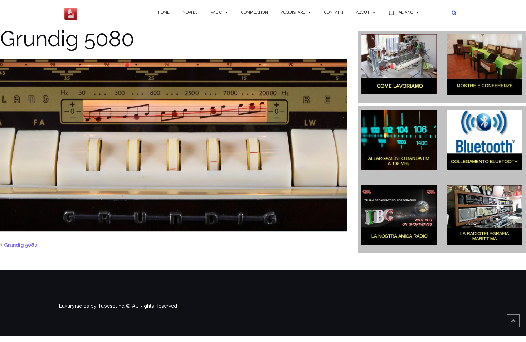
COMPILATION (254, 12)
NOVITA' (190, 12)
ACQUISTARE (293, 12)
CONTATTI (333, 12)
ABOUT (363, 12)
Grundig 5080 (21, 245)
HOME (164, 12)
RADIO (216, 12)
